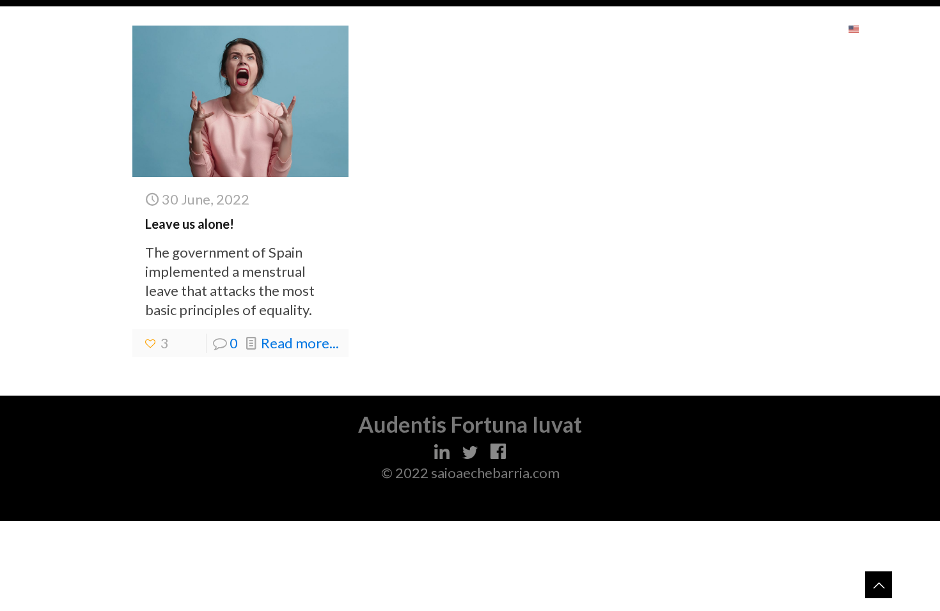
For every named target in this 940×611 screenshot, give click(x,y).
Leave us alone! (189, 223)
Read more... (300, 343)
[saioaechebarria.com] (88, 29)
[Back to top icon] (878, 584)
